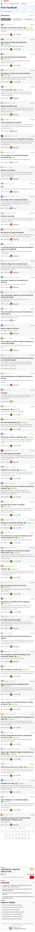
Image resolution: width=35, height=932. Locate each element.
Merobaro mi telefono (8, 170)
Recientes (6, 19)
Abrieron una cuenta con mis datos (12, 767)
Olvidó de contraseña (8, 216)
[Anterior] (2, 831)
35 (22, 835)
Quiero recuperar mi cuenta (10, 328)
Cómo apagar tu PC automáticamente (11, 914)
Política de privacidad (28, 923)
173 (16, 838)
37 (28, 835)
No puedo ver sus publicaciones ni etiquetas (15, 602)
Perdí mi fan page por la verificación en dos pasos (17, 139)
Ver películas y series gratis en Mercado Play (13, 912)
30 (6, 835)
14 (15, 831)
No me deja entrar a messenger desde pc (14, 200)
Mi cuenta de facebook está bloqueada (13, 57)
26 (22, 831)
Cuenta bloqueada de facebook (11, 122)
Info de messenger (7, 90)
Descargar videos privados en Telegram (12, 919)
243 (19, 838)
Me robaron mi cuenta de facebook (12, 232)
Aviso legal (20, 925)
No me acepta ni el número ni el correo (13, 585)
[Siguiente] (32, 831)
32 (12, 835)
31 (9, 835)
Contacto (15, 925)
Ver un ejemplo (30, 874)
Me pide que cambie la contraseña (12, 437)
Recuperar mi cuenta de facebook (12, 28)
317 (29, 838)
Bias (2, 187)
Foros (5, 3)
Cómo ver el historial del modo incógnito (12, 905)
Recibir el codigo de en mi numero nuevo (14, 264)
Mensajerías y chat (14, 3)
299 (26, 838)
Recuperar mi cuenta (7, 783)
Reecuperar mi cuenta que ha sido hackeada (15, 73)
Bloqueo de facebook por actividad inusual (15, 684)
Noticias (4, 874)
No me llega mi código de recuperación (13, 42)
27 (25, 831)
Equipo (11, 923)
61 (9, 838)
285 (22, 838)
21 (19, 831)
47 (6, 838)
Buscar (31, 15)
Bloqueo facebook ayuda (9, 106)
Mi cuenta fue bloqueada (9, 422)
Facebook (23, 3)
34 (19, 835)
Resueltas (30, 19)
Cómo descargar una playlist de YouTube (12, 916)
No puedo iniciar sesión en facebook (13, 505)
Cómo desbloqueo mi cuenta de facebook (14, 800)
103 (13, 838)
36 (25, 835)
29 (28, 831)
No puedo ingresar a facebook (11, 453)
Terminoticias (5, 409)
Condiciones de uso (18, 923)
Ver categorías (4, 11)
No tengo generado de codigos (11, 620)
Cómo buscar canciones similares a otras (12, 907)
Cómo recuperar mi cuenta (9, 669)
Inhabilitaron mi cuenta (8, 470)
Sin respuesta (18, 19)
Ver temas (10, 11)
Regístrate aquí (5, 923)
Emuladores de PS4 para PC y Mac (11, 909)
